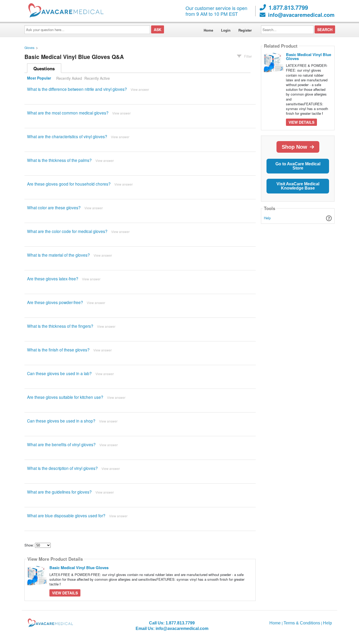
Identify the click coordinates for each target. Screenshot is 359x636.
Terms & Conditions (302, 623)
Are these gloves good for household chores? (69, 184)
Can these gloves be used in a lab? (59, 373)
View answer (140, 89)
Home (208, 30)
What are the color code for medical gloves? (67, 231)
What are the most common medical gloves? (68, 113)
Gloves (29, 47)
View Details (65, 592)
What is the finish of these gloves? (58, 349)
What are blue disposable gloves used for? (66, 515)
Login (225, 30)
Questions (44, 68)
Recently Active (97, 78)
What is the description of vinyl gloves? (62, 468)
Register (245, 30)
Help (267, 217)
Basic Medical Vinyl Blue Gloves (79, 567)
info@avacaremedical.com (301, 15)
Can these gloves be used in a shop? (61, 421)
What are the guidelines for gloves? (59, 492)
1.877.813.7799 (288, 7)
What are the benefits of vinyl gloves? (61, 444)
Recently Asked (69, 78)
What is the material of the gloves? (58, 255)
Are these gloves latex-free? (52, 278)
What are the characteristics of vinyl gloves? (67, 136)
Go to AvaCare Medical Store (297, 166)
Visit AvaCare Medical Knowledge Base (297, 186)
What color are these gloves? (54, 207)
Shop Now (294, 147)
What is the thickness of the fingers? (60, 326)
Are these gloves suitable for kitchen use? (65, 397)
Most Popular (39, 78)
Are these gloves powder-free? (55, 302)
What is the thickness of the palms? (59, 160)
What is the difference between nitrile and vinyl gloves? (77, 89)
